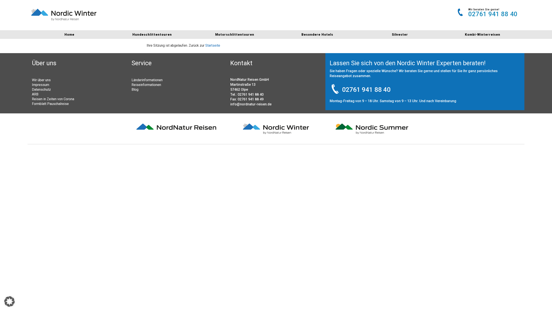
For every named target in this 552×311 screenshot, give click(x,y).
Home (69, 34)
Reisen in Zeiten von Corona (53, 99)
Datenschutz (41, 89)
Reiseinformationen (146, 85)
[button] (9, 301)
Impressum (40, 85)
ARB (35, 94)
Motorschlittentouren (234, 34)
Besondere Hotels (317, 34)
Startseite (212, 45)
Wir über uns (41, 80)
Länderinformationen (147, 80)
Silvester (400, 34)
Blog (135, 89)
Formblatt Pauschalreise (50, 104)
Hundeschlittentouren (152, 34)
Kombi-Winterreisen (482, 34)
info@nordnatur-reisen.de (250, 104)
